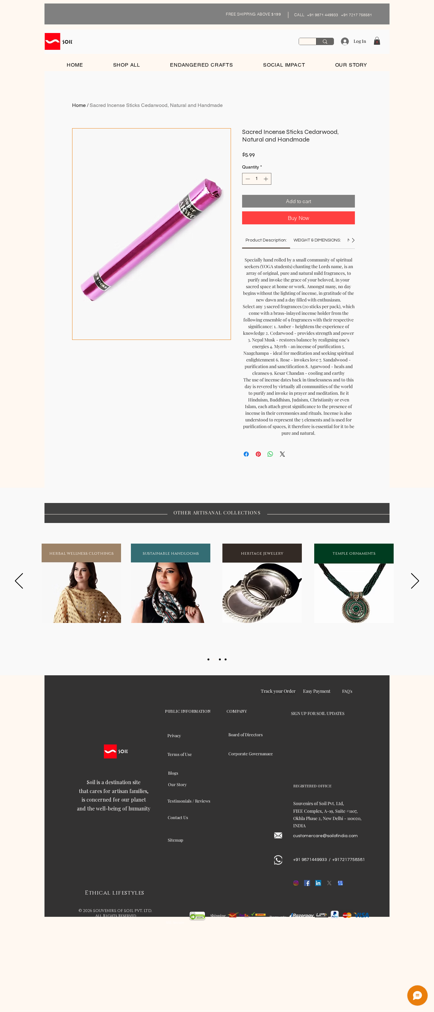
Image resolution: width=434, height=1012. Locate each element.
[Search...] (325, 41)
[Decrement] (247, 178)
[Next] (415, 581)
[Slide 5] (226, 659)
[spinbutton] (256, 178)
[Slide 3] (220, 659)
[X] (329, 883)
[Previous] (19, 581)
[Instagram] (296, 883)
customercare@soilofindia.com (325, 836)
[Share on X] (282, 454)
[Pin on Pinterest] (258, 454)
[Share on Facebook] (246, 454)
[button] (377, 41)
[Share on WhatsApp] (270, 454)
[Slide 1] (208, 659)
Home (79, 105)
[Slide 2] (214, 659)
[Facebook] (307, 883)
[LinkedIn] (318, 883)
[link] (266, 240)
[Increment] (266, 178)
